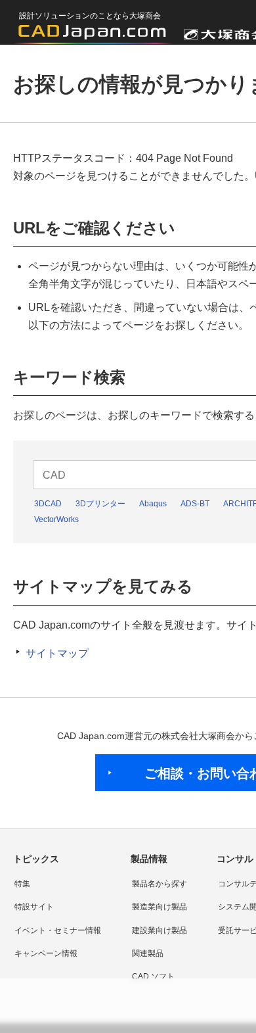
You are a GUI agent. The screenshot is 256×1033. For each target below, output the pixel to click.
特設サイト (34, 906)
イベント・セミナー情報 (57, 930)
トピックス (36, 858)
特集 (22, 883)
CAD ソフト (153, 976)
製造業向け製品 (159, 906)
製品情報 (149, 858)
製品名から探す (159, 883)
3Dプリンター (100, 504)
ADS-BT (195, 504)
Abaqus (153, 504)
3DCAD (48, 504)
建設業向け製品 (159, 930)
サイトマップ (57, 653)
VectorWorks (56, 519)
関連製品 (147, 953)
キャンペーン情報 (45, 953)
